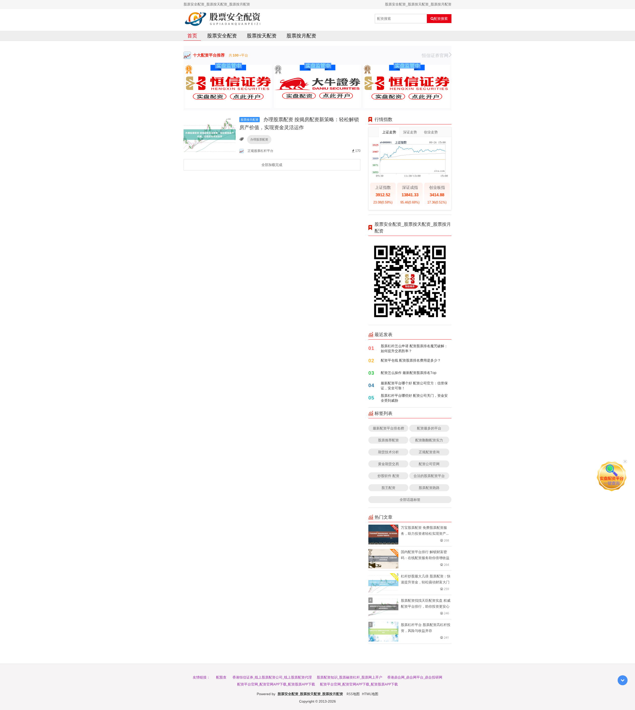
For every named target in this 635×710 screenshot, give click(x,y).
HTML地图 (370, 693)
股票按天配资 (262, 35)
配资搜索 (441, 19)
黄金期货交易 (388, 463)
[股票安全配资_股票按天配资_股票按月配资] (223, 18)
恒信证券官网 (435, 55)
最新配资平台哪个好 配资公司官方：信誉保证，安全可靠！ (414, 385)
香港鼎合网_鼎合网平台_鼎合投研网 (414, 677)
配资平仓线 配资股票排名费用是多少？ (411, 360)
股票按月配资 (301, 35)
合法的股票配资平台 (429, 475)
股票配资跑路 (429, 487)
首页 (192, 35)
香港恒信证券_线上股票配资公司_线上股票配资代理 (272, 677)
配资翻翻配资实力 (429, 440)
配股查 (221, 677)
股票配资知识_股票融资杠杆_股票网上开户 (349, 677)
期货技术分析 (388, 452)
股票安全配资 (222, 35)
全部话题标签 (410, 499)
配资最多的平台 (429, 428)
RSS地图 (353, 693)
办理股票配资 (259, 139)
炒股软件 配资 (388, 475)
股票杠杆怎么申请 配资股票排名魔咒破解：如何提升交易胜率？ (414, 348)
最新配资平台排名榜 (388, 428)
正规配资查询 (429, 452)
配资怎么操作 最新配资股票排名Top (409, 372)
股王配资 (388, 487)
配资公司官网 (429, 463)
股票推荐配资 (388, 440)
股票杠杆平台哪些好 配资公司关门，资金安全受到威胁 (414, 398)
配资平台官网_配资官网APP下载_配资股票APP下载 (276, 684)
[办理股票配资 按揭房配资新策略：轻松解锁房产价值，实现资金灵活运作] (210, 134)
